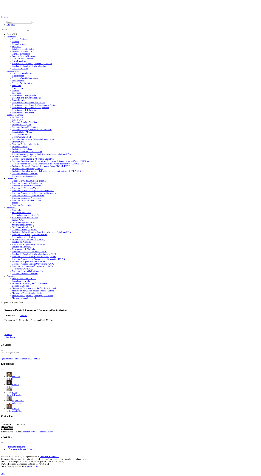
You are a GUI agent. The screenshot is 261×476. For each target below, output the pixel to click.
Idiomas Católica (19, 142)
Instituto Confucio (19, 146)
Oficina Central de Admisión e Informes (29, 181)
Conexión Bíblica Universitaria (25, 144)
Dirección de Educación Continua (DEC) (29, 251)
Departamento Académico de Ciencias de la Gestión (34, 105)
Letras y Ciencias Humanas (23, 56)
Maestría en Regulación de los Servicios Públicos (33, 291)
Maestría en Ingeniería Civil (24, 298)
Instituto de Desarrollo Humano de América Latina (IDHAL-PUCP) (41, 166)
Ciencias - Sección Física (22, 73)
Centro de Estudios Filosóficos (25, 122)
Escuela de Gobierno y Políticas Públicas (29, 283)
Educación (16, 46)
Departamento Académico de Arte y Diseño (30, 107)
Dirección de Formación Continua (26, 200)
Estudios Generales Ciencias (24, 51)
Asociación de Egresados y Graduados (28, 244)
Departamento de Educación (24, 110)
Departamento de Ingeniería (24, 95)
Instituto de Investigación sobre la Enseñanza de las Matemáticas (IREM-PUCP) (46, 171)
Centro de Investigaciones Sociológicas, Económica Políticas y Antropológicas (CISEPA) (50, 161)
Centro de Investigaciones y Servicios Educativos (33, 159)
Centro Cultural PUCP (21, 137)
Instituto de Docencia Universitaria (27, 151)
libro (16, 358)
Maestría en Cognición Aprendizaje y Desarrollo (32, 295)
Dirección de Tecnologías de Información (29, 234)
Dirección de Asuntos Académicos (26, 198)
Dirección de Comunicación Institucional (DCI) (32, 266)
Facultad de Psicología (21, 242)
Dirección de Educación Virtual (25, 188)
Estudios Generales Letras (23, 49)
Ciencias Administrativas (22, 83)
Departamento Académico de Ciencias (28, 102)
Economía (16, 85)
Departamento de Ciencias (23, 112)
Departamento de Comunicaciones (26, 98)
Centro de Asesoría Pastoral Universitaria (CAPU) (33, 264)
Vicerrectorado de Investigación (25, 215)
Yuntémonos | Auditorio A (23, 222)
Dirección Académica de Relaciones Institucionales (34, 193)
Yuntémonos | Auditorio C (23, 227)
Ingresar (11, 24)
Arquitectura (17, 88)
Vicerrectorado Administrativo (25, 217)
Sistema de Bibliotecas (21, 212)
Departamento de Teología (23, 249)
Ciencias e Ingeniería (21, 54)
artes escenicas (18, 81)
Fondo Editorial (18, 100)
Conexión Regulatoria (21, 205)
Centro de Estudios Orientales (25, 173)
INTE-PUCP (17, 117)
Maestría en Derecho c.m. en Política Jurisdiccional (34, 288)
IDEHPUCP (17, 120)
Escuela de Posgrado (21, 281)
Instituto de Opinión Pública (24, 156)
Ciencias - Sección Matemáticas (25, 78)
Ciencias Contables (20, 68)
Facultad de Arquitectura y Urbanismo (28, 261)
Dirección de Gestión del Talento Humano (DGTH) (34, 256)
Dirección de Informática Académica (27, 186)
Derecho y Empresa (20, 286)
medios (37, 358)
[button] (4, 17)
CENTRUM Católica (21, 134)
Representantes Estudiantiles (24, 176)
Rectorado (16, 210)
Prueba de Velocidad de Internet (21, 449)
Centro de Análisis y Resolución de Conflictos (32, 129)
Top (2, 473)
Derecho (15, 41)
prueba (15, 203)
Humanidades (18, 76)
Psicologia (16, 93)
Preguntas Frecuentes (16, 447)
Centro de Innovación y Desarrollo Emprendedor (33, 139)
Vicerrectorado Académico (23, 237)
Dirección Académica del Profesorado (28, 195)
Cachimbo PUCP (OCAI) (23, 269)
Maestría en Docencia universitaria (27, 293)
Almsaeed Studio (30, 466)
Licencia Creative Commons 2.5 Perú (37, 432)
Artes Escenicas (19, 61)
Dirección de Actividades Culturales (27, 271)
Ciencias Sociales (19, 39)
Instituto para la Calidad (22, 149)
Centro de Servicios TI (49, 456)
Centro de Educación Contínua (25, 127)
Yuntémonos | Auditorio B (23, 225)
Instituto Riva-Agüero (21, 124)
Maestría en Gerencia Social (24, 278)
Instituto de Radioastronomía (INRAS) (28, 239)
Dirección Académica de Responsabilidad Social (33, 190)
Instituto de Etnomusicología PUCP (27, 168)
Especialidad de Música (22, 132)
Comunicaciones (19, 44)
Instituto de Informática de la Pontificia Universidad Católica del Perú (41, 232)
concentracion (26, 358)
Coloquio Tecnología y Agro (24, 230)
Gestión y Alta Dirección (22, 59)
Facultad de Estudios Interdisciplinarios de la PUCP (34, 254)
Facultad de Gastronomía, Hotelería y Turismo (32, 63)
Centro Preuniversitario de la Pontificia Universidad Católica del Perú (41, 154)
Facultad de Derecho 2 (21, 247)
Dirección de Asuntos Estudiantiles (27, 183)
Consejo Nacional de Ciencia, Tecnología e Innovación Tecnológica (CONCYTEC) (48, 164)
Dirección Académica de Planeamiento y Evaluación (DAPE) (38, 259)
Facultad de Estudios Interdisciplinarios (29, 66)
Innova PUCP (18, 220)
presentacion (7, 358)
